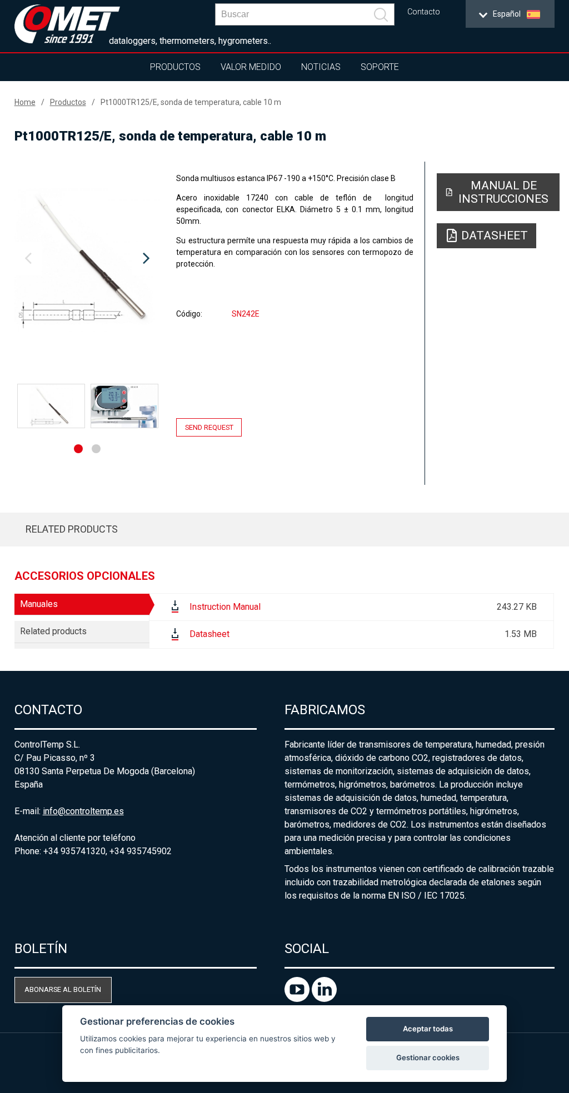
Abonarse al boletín (62, 989)
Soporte (380, 67)
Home (25, 102)
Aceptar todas (428, 1028)
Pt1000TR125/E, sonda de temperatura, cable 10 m (191, 102)
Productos (175, 67)
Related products (72, 529)
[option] (87, 259)
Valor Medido (251, 67)
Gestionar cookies (428, 1057)
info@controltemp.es (83, 811)
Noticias (321, 67)
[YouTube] (298, 999)
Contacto (423, 12)
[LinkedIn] (324, 999)
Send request (209, 427)
